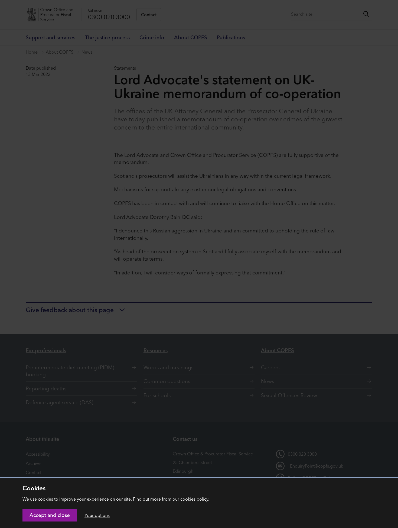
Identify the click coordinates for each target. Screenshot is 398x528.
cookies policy (194, 499)
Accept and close (50, 515)
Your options (97, 515)
